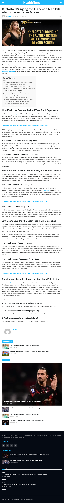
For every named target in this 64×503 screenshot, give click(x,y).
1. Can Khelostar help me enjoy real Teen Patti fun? (17, 101)
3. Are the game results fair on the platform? (15, 105)
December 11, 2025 (7, 486)
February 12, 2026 (8, 403)
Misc (24, 16)
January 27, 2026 (17, 16)
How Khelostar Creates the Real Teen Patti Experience (17, 82)
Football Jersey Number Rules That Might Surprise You (19, 484)
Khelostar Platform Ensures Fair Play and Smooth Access (19, 88)
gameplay (46, 190)
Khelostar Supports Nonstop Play (13, 92)
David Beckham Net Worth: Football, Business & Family (25, 408)
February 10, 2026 (14, 409)
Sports (4, 482)
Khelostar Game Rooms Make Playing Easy (15, 84)
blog (3, 472)
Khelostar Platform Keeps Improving (13, 95)
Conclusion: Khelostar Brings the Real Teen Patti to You (18, 99)
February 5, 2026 (14, 416)
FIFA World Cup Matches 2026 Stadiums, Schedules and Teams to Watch (29, 351)
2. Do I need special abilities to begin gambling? (16, 103)
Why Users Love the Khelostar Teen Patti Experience (17, 94)
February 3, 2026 (14, 422)
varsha (9, 16)
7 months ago (13, 347)
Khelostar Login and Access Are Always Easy (16, 97)
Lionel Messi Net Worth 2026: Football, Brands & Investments (27, 420)
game (18, 114)
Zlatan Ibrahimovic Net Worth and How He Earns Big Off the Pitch (22, 401)
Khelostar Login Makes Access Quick (14, 90)
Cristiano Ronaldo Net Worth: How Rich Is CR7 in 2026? (24, 345)
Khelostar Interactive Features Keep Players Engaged (17, 86)
